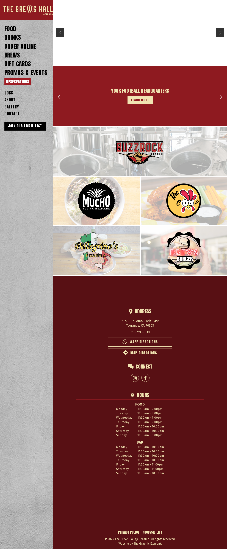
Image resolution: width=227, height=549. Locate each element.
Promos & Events (25, 72)
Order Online (20, 46)
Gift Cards (17, 64)
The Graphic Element (147, 543)
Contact (12, 113)
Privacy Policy (128, 532)
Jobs (8, 92)
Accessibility (152, 532)
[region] (140, 32)
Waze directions (144, 342)
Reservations (17, 82)
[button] (60, 32)
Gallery (11, 106)
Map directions (143, 353)
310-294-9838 (140, 332)
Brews (12, 55)
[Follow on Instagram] (135, 378)
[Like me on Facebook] (145, 378)
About (9, 99)
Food (10, 28)
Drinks (12, 37)
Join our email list (25, 126)
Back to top (219, 542)
